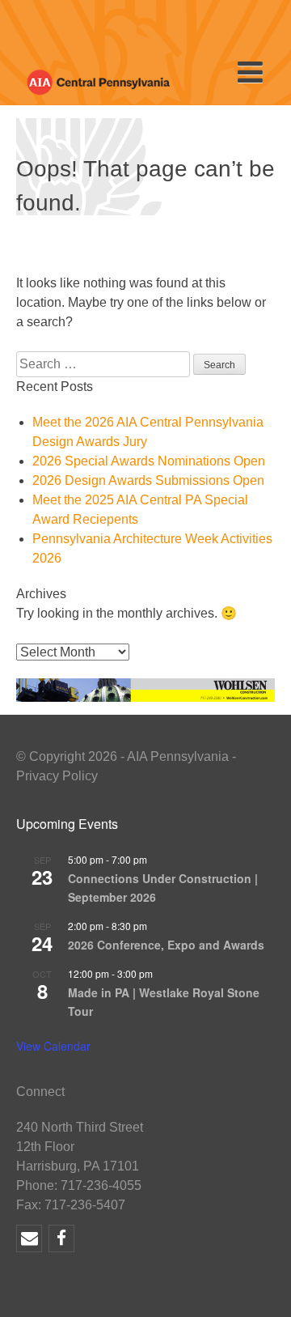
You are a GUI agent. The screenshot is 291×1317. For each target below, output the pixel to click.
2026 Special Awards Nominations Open (148, 461)
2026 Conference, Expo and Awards (166, 945)
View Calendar (53, 1046)
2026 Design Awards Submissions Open (148, 480)
